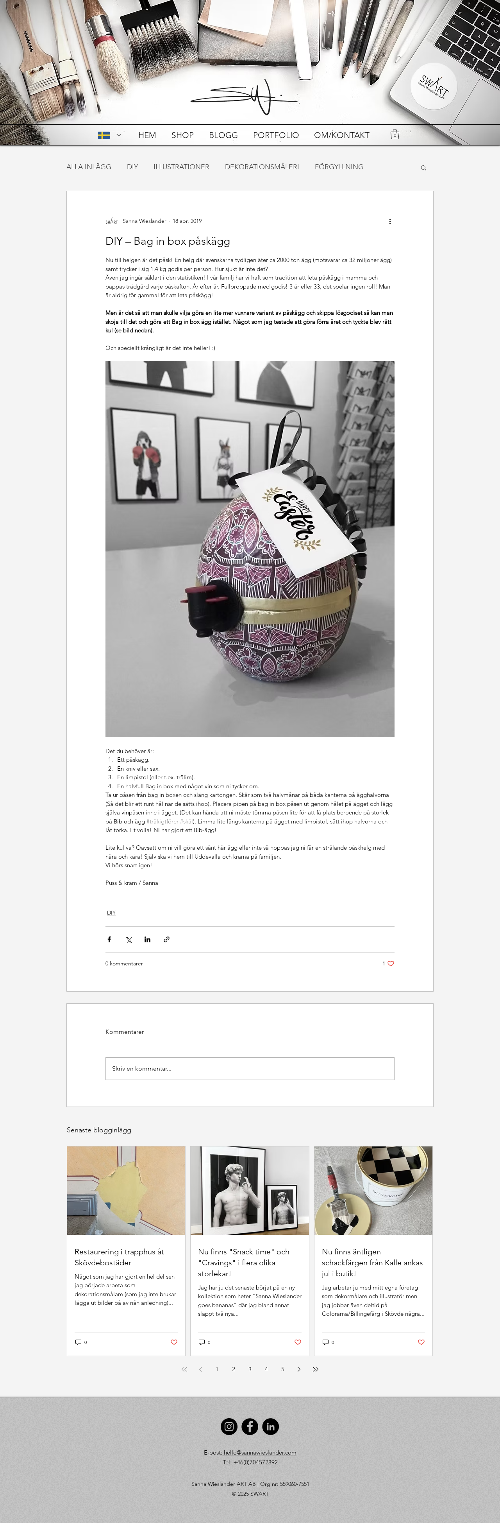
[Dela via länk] (166, 939)
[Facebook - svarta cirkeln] (249, 1426)
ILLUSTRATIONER (181, 167)
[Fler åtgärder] (390, 221)
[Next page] (299, 1369)
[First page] (184, 1369)
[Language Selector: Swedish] (109, 135)
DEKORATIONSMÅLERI (262, 167)
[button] (395, 134)
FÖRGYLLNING (339, 167)
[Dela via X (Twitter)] (128, 939)
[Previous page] (201, 1369)
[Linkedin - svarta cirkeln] (270, 1426)
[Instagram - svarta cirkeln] (229, 1426)
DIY (132, 167)
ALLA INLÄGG (88, 167)
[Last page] (316, 1369)
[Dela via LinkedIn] (147, 939)
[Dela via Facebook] (109, 939)
